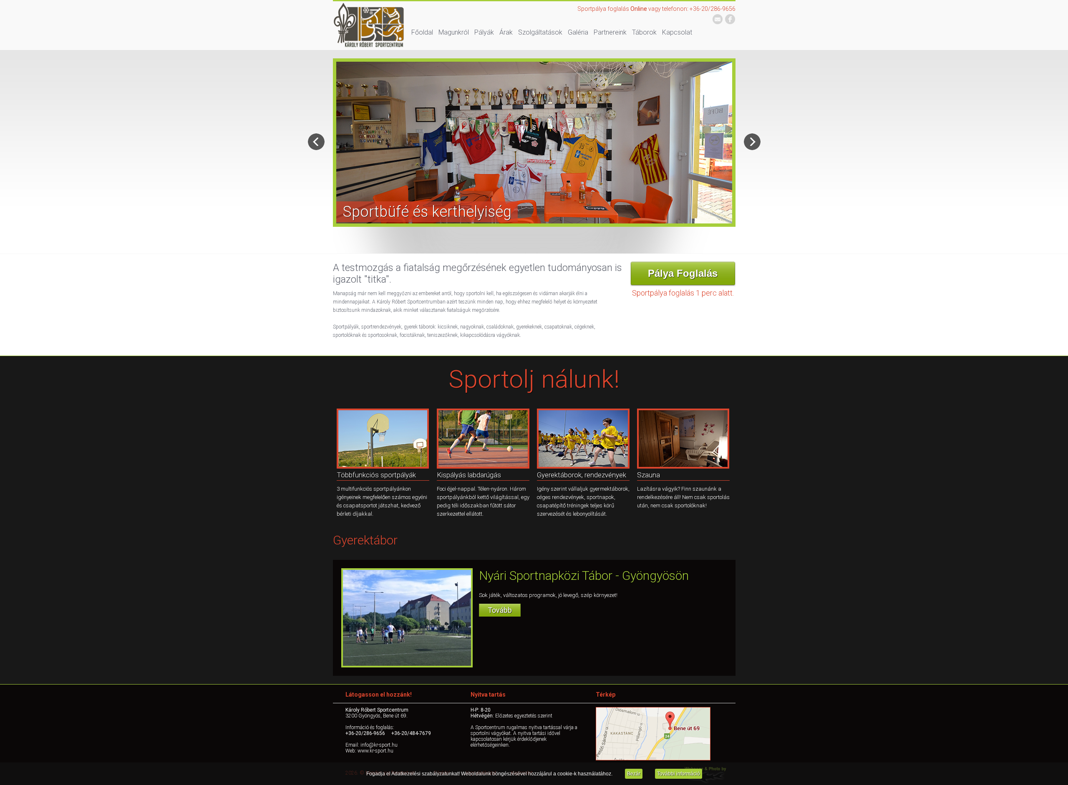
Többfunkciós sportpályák (376, 475)
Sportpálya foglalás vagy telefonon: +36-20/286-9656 (656, 8)
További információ (678, 774)
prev (316, 141)
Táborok (644, 32)
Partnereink (610, 32)
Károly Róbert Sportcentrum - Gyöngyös (369, 25)
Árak (506, 32)
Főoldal (422, 32)
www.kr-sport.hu (375, 751)
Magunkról (453, 32)
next (752, 141)
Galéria (578, 32)
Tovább (500, 610)
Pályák (484, 32)
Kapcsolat (677, 32)
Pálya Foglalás (683, 273)
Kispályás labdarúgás (469, 475)
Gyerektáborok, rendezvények (581, 475)
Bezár (633, 774)
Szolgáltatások (540, 32)
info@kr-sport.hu (718, 19)
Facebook (730, 19)
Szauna (648, 475)
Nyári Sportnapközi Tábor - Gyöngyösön (584, 575)
